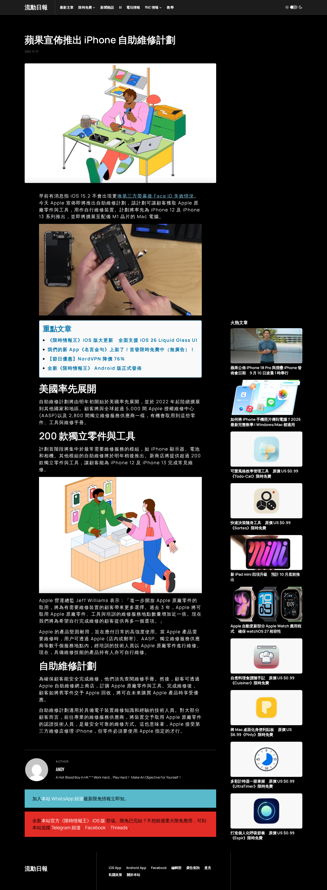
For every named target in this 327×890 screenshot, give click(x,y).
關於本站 (133, 874)
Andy (60, 769)
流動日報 (36, 7)
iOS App (115, 867)
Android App (136, 867)
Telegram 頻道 (66, 827)
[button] (293, 7)
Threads (119, 827)
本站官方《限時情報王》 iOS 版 (73, 821)
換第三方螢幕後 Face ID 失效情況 (155, 196)
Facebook (95, 827)
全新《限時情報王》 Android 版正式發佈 (95, 368)
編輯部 (176, 867)
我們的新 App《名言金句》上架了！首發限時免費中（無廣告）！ (121, 349)
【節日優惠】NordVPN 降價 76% (86, 359)
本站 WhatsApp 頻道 (62, 799)
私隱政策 (115, 874)
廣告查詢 (193, 867)
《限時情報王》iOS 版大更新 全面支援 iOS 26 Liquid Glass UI (122, 340)
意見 (207, 867)
